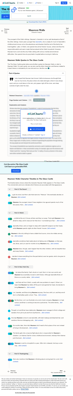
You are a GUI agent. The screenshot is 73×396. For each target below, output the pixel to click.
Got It (29, 16)
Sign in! (43, 135)
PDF (6, 16)
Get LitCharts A (37, 129)
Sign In (57, 3)
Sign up (64, 3)
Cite (39, 100)
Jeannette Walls (7, 12)
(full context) (22, 197)
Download (16, 171)
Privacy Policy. (24, 389)
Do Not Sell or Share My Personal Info (25, 393)
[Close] (70, 379)
